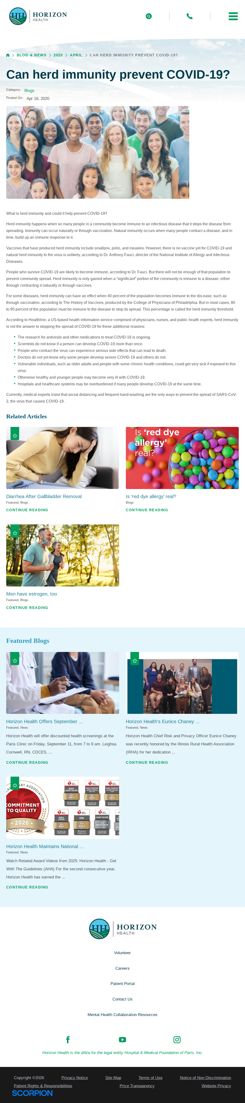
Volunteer (122, 953)
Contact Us (122, 999)
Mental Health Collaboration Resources (122, 1014)
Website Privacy (216, 1086)
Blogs (29, 90)
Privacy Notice (74, 1078)
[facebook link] (68, 1040)
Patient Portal (123, 983)
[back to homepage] (8, 55)
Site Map (113, 1078)
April (76, 55)
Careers (122, 968)
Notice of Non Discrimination (205, 1078)
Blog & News (32, 55)
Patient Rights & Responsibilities (43, 1086)
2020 (58, 55)
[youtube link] (122, 1040)
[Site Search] (149, 16)
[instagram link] (177, 1040)
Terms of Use (150, 1078)
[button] (233, 16)
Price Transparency (137, 1086)
